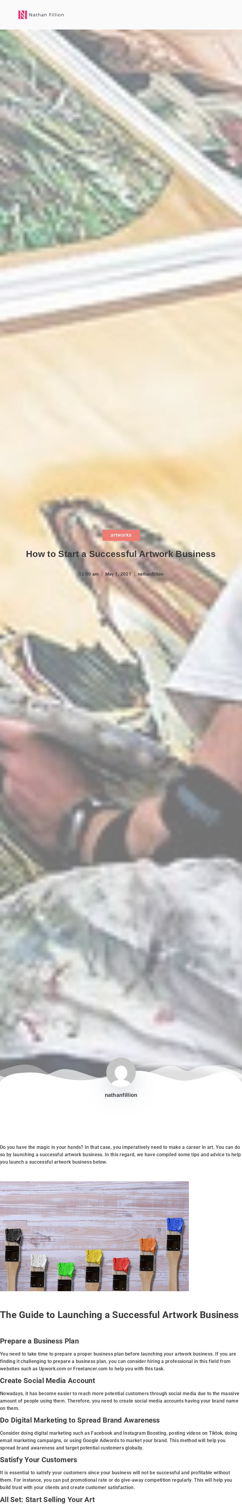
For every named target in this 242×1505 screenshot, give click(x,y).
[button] (218, 14)
